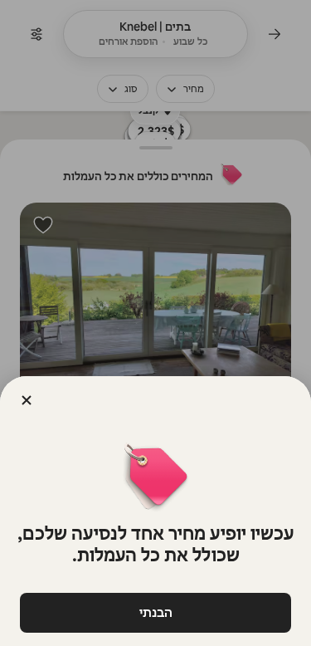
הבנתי (156, 612)
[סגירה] (26, 400)
